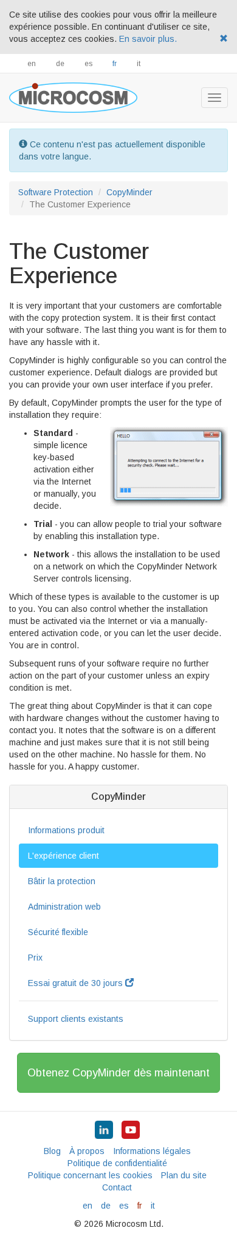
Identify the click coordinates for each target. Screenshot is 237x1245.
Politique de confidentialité (117, 1163)
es (88, 63)
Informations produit (66, 830)
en (31, 63)
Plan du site (184, 1175)
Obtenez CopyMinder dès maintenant (118, 1073)
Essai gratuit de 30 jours (76, 983)
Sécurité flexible (58, 932)
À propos (87, 1151)
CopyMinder (129, 192)
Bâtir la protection (61, 881)
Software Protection (55, 192)
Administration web (64, 906)
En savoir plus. (148, 39)
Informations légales (152, 1151)
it (138, 63)
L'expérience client (63, 856)
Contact (117, 1187)
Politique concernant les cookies (90, 1175)
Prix (35, 957)
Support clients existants (75, 1019)
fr (114, 63)
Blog (52, 1151)
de (60, 63)
